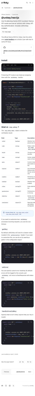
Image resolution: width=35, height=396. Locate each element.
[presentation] (17, 101)
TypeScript (15, 14)
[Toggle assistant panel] (30, 2)
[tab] (4, 65)
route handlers (9, 39)
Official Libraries (5, 14)
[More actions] (33, 3)
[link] (17, 50)
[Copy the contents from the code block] (29, 65)
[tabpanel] (17, 69)
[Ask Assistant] (31, 65)
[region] (17, 172)
